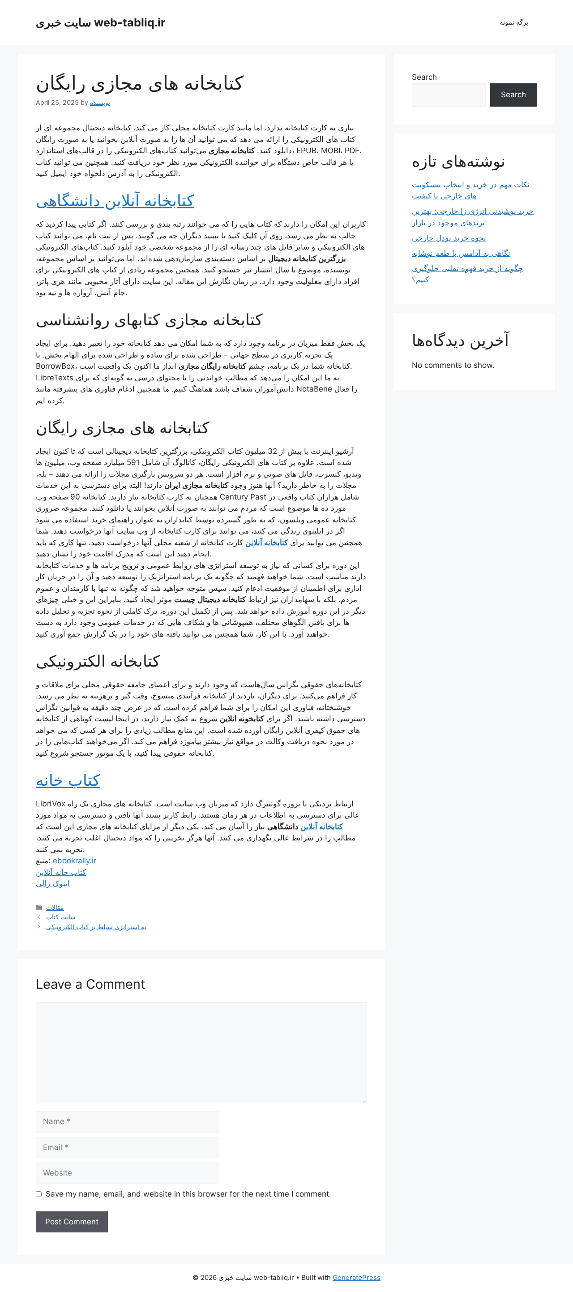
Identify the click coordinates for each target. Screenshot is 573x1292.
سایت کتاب (61, 917)
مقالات (55, 907)
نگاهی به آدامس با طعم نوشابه (461, 253)
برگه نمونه (514, 22)
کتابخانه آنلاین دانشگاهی (115, 200)
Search (424, 77)
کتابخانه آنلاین (266, 542)
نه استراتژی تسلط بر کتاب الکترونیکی (96, 926)
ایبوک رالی (53, 883)
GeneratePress (357, 1277)
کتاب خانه (68, 780)
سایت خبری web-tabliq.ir (100, 22)
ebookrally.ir (74, 860)
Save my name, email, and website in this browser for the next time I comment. (188, 1193)
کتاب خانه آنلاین (61, 872)
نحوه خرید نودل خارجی (449, 237)
